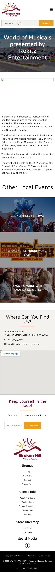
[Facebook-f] (27, 545)
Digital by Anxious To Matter (27, 568)
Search (46, 23)
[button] (51, 9)
